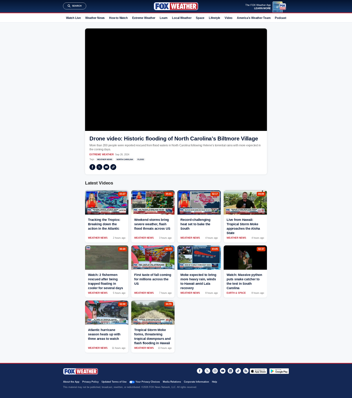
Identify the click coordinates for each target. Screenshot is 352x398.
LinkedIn (230, 371)
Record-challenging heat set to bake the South (195, 224)
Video (228, 17)
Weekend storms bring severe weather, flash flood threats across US (152, 224)
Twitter (99, 167)
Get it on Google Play (279, 371)
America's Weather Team (253, 17)
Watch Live (73, 17)
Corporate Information (196, 381)
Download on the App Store (258, 371)
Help (214, 381)
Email (106, 167)
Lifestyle (214, 17)
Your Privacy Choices (147, 381)
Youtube (222, 371)
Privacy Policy (90, 381)
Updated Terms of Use (114, 381)
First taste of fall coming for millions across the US (152, 279)
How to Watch (118, 17)
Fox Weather (176, 6)
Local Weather (181, 17)
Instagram (215, 371)
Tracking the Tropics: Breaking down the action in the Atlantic (104, 224)
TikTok (238, 371)
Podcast (280, 17)
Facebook (92, 167)
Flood (141, 159)
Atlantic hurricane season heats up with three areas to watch (104, 334)
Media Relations (172, 381)
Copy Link (113, 167)
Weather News (95, 17)
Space (200, 17)
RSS (246, 371)
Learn (164, 17)
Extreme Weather (143, 17)
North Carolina (125, 159)
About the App (71, 381)
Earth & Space (236, 293)
